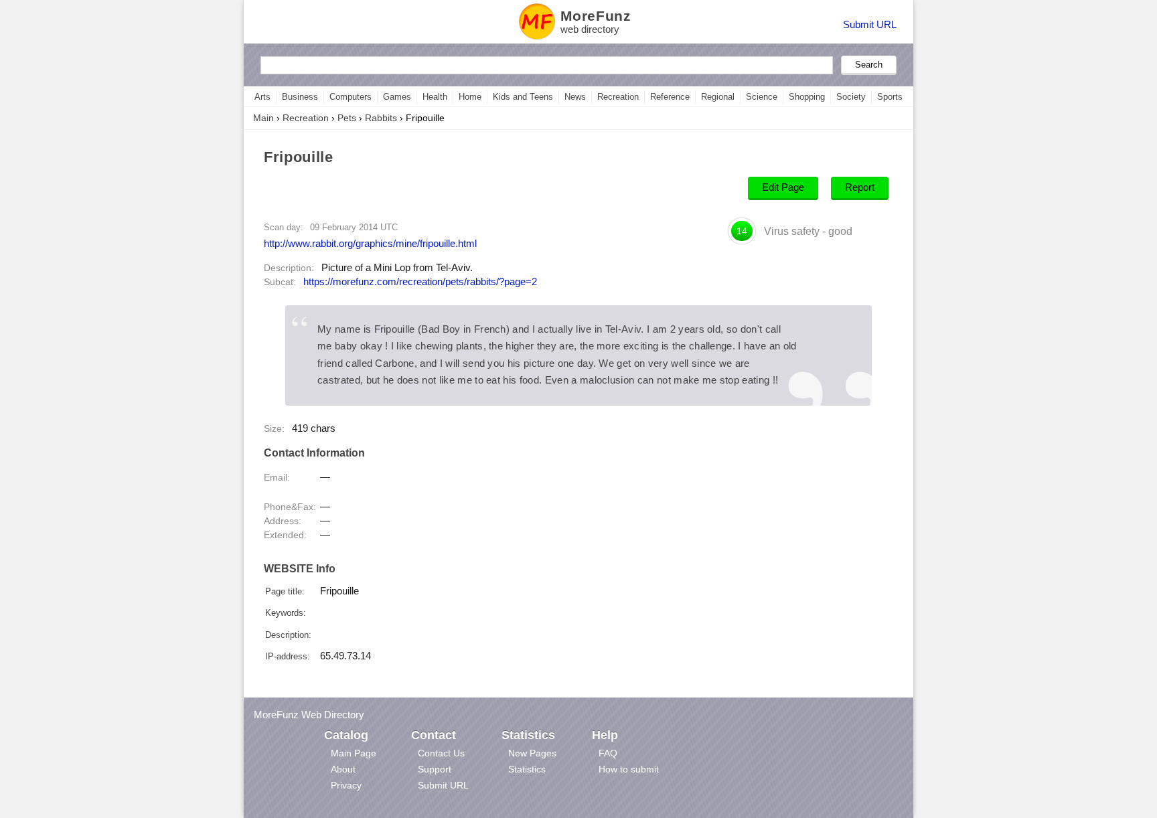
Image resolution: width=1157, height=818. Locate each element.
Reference (670, 97)
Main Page (353, 753)
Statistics (527, 769)
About (343, 769)
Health (434, 97)
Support (434, 769)
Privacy (346, 785)
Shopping (807, 97)
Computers (350, 97)
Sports (890, 97)
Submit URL (870, 24)
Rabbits (381, 117)
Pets (346, 117)
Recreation (618, 97)
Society (851, 97)
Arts (262, 97)
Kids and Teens (523, 97)
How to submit (629, 769)
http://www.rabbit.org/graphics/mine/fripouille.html (370, 243)
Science (761, 97)
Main (263, 117)
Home (470, 97)
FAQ (608, 753)
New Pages (532, 753)
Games (397, 97)
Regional (718, 97)
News (575, 97)
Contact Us (441, 753)
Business (300, 97)
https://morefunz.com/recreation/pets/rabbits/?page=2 (420, 281)
